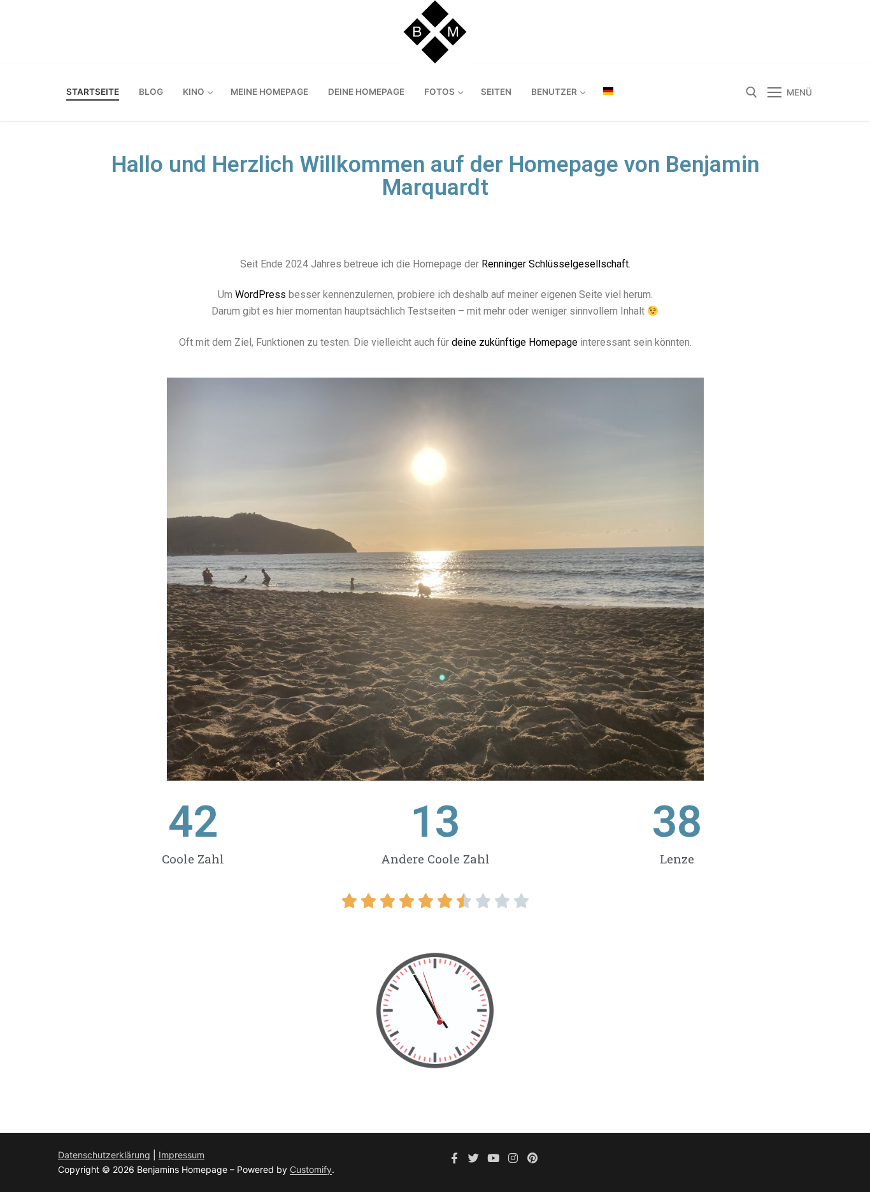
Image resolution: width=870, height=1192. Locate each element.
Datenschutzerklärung (104, 1154)
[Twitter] (474, 1158)
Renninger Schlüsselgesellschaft (555, 264)
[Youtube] (493, 1158)
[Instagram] (513, 1158)
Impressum (181, 1154)
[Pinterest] (532, 1158)
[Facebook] (454, 1158)
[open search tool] (751, 92)
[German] (608, 91)
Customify (311, 1169)
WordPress (260, 294)
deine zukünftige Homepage (515, 342)
